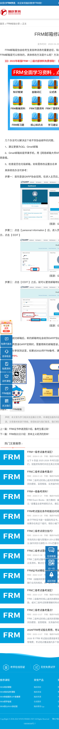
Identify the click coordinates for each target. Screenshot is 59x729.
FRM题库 (6, 393)
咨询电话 (6, 356)
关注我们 (6, 405)
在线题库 (37, 702)
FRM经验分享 (13, 23)
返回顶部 (51, 580)
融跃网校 (37, 687)
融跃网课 (37, 697)
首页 (2, 23)
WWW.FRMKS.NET (26, 719)
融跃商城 (37, 692)
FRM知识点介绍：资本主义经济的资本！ (29, 434)
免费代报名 (6, 343)
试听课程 (6, 380)
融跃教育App (39, 706)
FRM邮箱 (17, 409)
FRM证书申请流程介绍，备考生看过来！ (29, 428)
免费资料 (6, 368)
